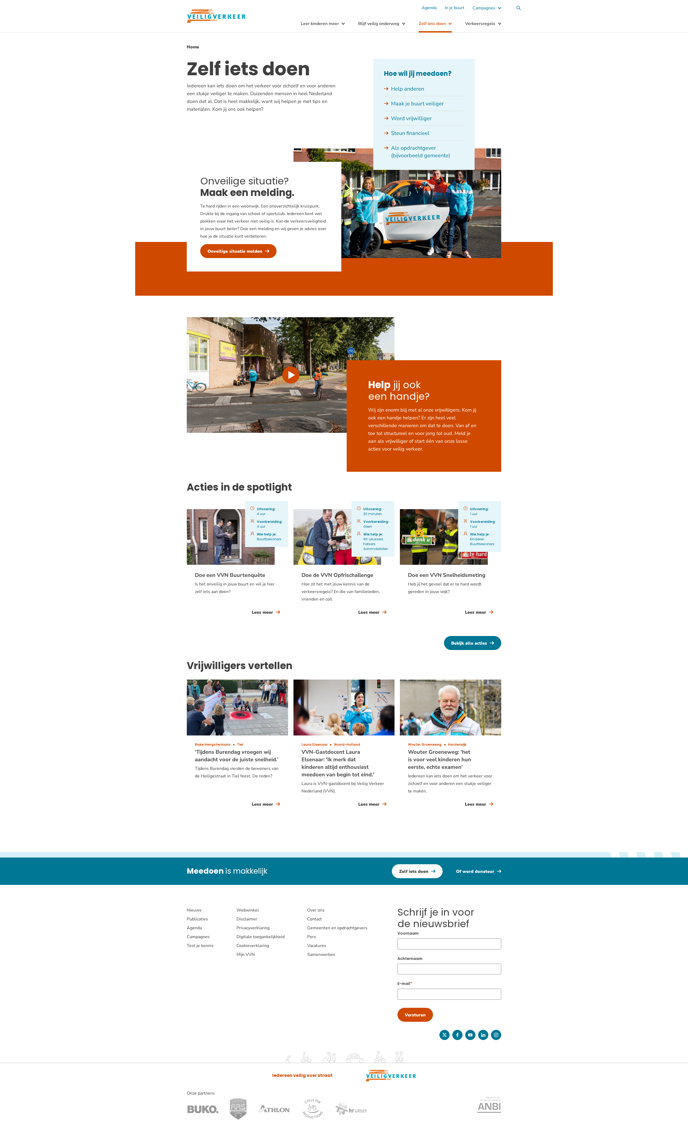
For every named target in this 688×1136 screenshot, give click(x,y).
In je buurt (454, 8)
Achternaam (409, 958)
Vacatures (316, 946)
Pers (311, 937)
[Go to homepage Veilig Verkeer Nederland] (216, 16)
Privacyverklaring (253, 928)
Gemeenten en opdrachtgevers (337, 928)
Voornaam (408, 933)
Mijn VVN (245, 955)
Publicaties (197, 919)
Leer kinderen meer (320, 24)
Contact (314, 919)
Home (193, 47)
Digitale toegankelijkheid (260, 937)
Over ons (316, 910)
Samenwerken (321, 955)
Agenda (429, 8)
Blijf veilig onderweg (378, 24)
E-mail (403, 983)
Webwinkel (247, 910)
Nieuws (194, 910)
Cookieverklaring (252, 946)
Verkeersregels (480, 24)
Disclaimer (246, 919)
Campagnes (483, 8)
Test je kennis (200, 946)
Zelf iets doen (432, 24)
